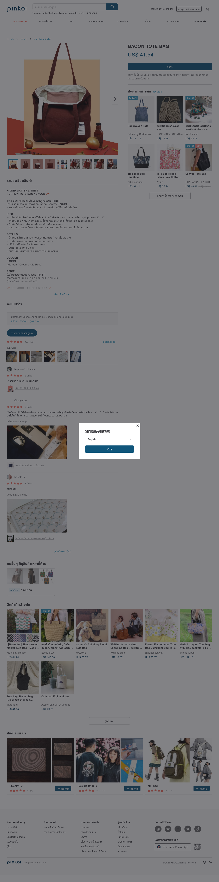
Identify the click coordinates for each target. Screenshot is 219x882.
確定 (109, 449)
